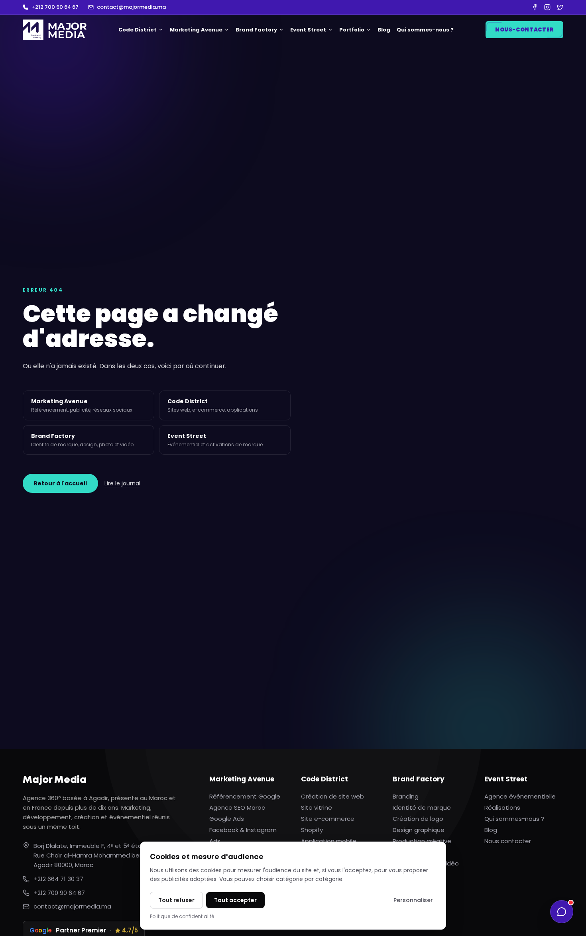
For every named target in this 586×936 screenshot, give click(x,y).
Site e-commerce (327, 818)
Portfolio (351, 29)
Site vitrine (316, 807)
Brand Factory (256, 29)
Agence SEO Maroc (237, 807)
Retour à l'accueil (60, 483)
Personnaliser (413, 900)
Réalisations (502, 807)
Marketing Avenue (196, 29)
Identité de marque (422, 807)
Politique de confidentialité (182, 916)
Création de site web (332, 796)
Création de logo (418, 818)
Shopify (312, 830)
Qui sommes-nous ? (425, 29)
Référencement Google (244, 796)
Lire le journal (122, 483)
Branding (406, 796)
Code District (137, 29)
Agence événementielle (520, 796)
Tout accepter (235, 900)
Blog (384, 29)
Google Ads (226, 818)
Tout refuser (176, 900)
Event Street (308, 29)
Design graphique (418, 830)
